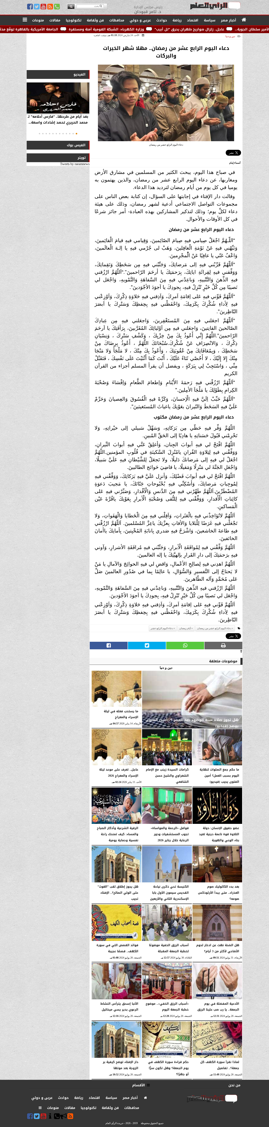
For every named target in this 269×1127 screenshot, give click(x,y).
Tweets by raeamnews (75, 164)
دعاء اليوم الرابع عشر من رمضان (214, 628)
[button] (76, 133)
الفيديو (80, 74)
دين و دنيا (230, 36)
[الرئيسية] (244, 20)
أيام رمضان (185, 628)
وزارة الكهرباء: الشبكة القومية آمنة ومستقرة (158, 29)
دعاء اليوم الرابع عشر (162, 628)
